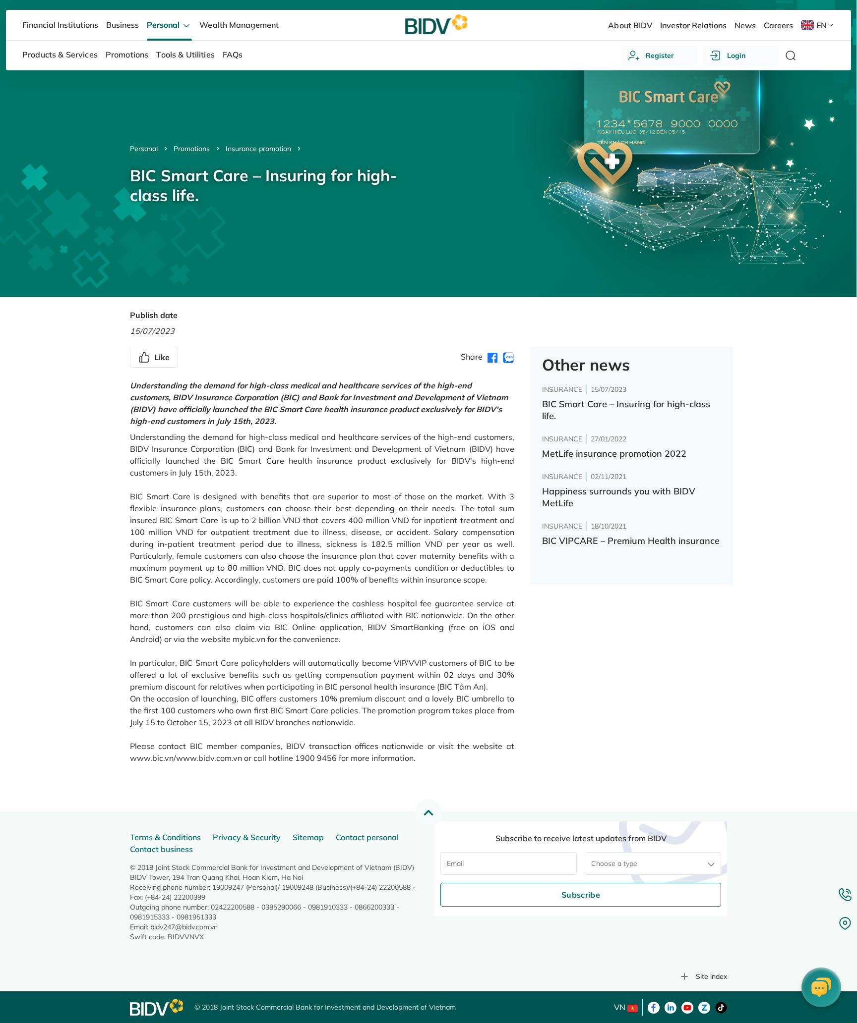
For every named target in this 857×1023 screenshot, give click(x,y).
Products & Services (60, 54)
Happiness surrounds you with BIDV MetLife (618, 497)
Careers (778, 25)
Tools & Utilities (185, 54)
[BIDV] (157, 1007)
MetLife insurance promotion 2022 (614, 453)
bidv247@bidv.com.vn (184, 926)
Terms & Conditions (165, 837)
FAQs (233, 54)
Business (122, 25)
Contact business (161, 849)
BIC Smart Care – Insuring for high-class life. (626, 410)
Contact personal (367, 837)
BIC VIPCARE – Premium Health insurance (631, 540)
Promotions (192, 148)
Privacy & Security (247, 837)
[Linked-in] (670, 1007)
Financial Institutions (60, 25)
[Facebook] (654, 1007)
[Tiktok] (721, 1007)
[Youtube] (687, 1007)
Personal (144, 148)
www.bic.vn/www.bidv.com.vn (186, 758)
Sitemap (308, 837)
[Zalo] (704, 1007)
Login (736, 55)
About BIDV (630, 25)
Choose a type (614, 863)
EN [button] (821, 25)
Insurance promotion (258, 148)
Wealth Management (238, 25)
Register (660, 55)
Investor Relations (693, 25)
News (745, 25)
